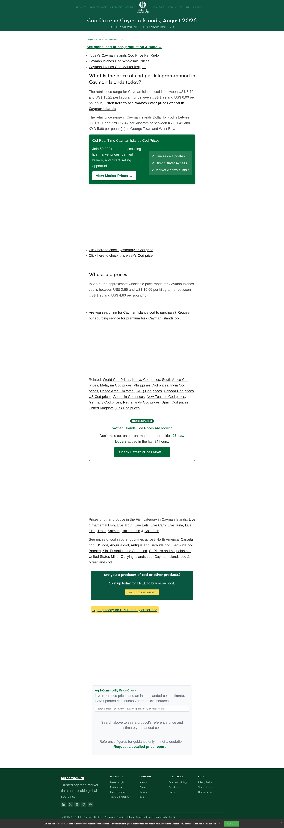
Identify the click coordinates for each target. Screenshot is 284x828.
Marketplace (98, 7)
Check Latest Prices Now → (142, 452)
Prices (145, 27)
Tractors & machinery (120, 797)
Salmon (114, 531)
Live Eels (141, 525)
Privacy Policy (205, 782)
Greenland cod (100, 562)
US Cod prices (100, 397)
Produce (116, 7)
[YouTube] (90, 804)
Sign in (172, 792)
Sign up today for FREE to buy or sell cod (124, 610)
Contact (158, 7)
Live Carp (158, 525)
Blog (141, 797)
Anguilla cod (119, 545)
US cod (102, 545)
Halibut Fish (131, 531)
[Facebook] (77, 804)
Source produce (118, 792)
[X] (70, 804)
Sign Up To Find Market (142, 592)
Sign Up (184, 7)
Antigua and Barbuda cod (150, 545)
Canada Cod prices (179, 391)
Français (88, 817)
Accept (231, 824)
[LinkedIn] (63, 804)
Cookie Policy (205, 792)
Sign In (172, 7)
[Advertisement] (142, 213)
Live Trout (124, 525)
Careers (143, 787)
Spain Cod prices (175, 402)
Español (120, 817)
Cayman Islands (158, 27)
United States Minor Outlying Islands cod (120, 557)
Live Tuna (175, 525)
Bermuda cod (182, 545)
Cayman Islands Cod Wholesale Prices (119, 61)
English (198, 7)
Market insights (118, 782)
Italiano (130, 817)
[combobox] (142, 709)
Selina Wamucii (72, 778)
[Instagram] (83, 804)
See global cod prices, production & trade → (124, 47)
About (129, 7)
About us (144, 782)
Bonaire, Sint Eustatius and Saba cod (118, 551)
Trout (101, 531)
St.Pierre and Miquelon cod (170, 551)
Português (109, 817)
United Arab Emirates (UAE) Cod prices (131, 391)
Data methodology (178, 782)
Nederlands (161, 817)
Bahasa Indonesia (144, 817)
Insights (80, 7)
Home (116, 27)
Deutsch (98, 817)
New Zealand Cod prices (166, 397)
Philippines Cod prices (151, 385)
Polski (172, 817)
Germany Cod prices (105, 402)
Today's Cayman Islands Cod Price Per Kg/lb (124, 55)
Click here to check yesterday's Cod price (121, 250)
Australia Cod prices (129, 397)
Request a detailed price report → (142, 747)
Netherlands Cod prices (141, 402)
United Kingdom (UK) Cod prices (114, 408)
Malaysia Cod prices (116, 385)
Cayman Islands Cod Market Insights (117, 67)
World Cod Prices (130, 27)
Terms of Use (205, 787)
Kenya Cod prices (146, 380)
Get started (174, 787)
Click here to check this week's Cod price (121, 255)
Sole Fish (152, 531)
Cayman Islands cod (170, 557)
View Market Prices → (114, 176)
